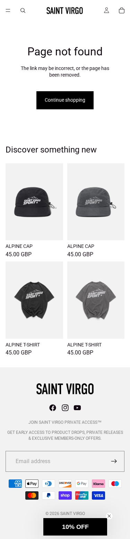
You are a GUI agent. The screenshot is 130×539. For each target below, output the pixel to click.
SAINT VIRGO (72, 513)
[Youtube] (77, 408)
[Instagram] (65, 408)
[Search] (23, 10)
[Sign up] (114, 461)
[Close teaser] (109, 516)
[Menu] (8, 10)
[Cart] (121, 10)
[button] (75, 527)
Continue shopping (65, 100)
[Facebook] (53, 408)
